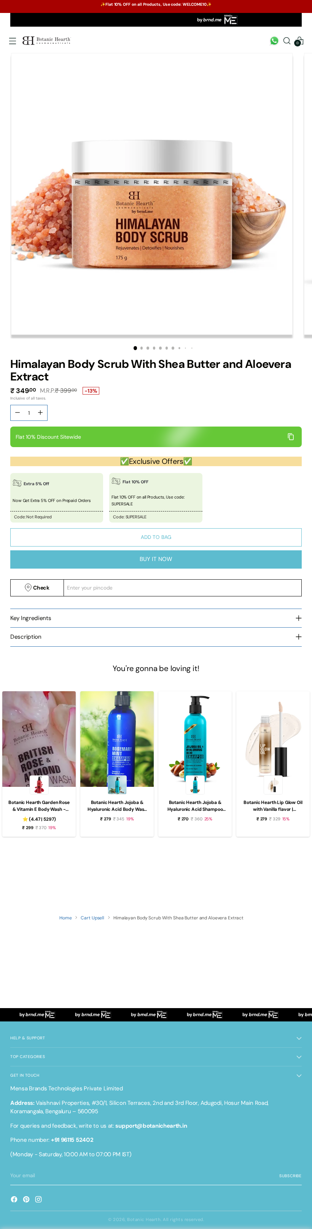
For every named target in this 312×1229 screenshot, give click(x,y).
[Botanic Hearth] (47, 40)
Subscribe (290, 1175)
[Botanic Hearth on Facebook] (14, 1200)
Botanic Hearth (144, 1220)
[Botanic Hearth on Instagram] (39, 1200)
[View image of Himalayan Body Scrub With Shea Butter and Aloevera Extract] (151, 194)
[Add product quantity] (17, 412)
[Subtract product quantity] (40, 412)
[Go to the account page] (274, 41)
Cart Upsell (92, 918)
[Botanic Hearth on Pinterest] (27, 1200)
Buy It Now (156, 559)
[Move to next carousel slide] (295, 879)
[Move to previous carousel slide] (277, 879)
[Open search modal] (287, 41)
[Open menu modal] (12, 41)
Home (65, 918)
